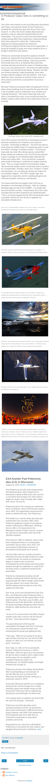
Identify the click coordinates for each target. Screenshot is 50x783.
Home (25, 761)
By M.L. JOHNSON (28, 485)
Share (5, 741)
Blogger (29, 781)
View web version (25, 765)
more (39, 729)
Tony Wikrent (10, 775)
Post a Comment (9, 753)
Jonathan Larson (11, 772)
